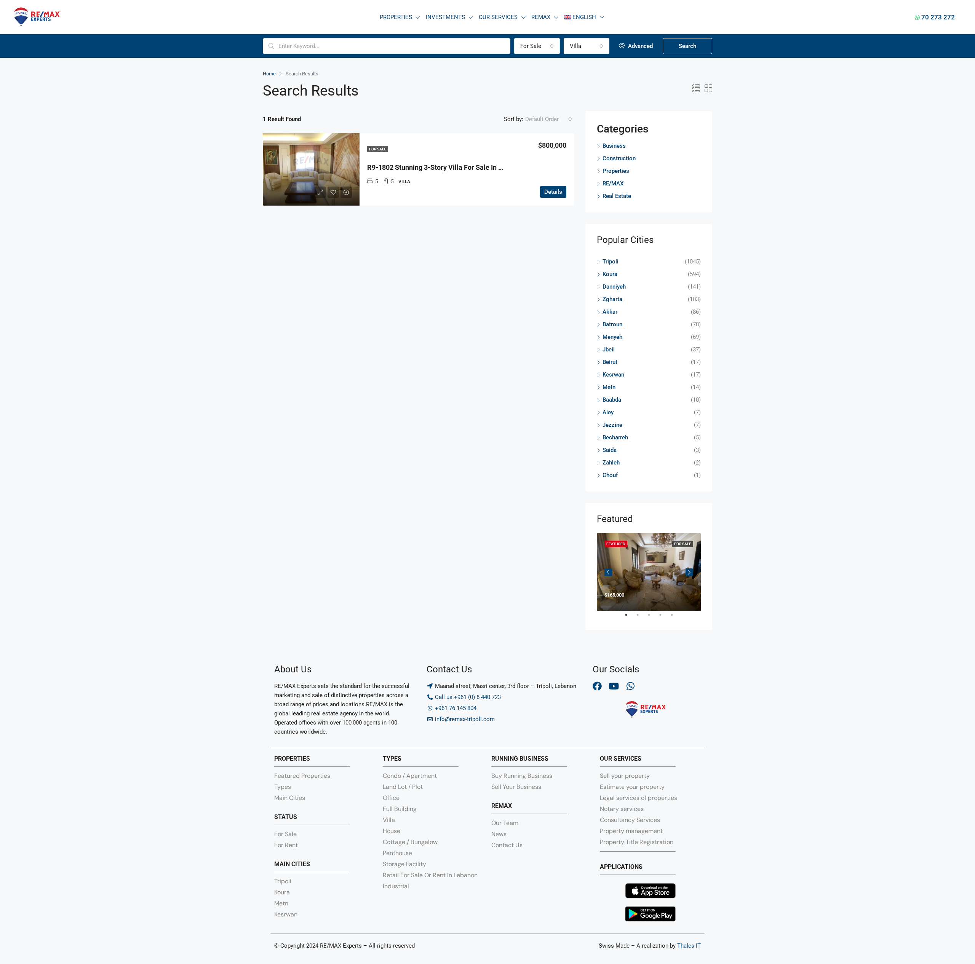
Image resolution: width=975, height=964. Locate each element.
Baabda (612, 399)
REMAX (501, 805)
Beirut (610, 362)
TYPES (392, 758)
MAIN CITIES (292, 864)
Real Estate (617, 196)
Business (614, 145)
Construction (619, 158)
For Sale (377, 149)
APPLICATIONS (621, 866)
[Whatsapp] (630, 686)
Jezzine (612, 424)
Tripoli (611, 261)
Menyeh (612, 337)
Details (553, 191)
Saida (610, 450)
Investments (445, 17)
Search (687, 46)
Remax (540, 17)
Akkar (610, 311)
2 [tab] (641, 618)
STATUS (285, 816)
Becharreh (615, 437)
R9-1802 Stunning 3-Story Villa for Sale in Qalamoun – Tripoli (462, 167)
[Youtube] (614, 686)
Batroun (612, 324)
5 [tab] (675, 618)
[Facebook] (597, 686)
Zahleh (611, 462)
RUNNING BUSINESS (519, 758)
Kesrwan (613, 374)
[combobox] (537, 46)
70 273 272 (937, 17)
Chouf (610, 475)
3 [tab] (653, 618)
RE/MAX (613, 183)
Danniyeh (614, 286)
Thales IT (689, 945)
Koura (610, 274)
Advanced (640, 46)
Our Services (498, 17)
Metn (609, 387)
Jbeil (609, 349)
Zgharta (612, 299)
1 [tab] (630, 618)
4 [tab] (664, 618)
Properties (396, 17)
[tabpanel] (649, 572)
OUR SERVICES (620, 758)
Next (689, 572)
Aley (608, 412)
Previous (608, 572)
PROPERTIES (292, 758)
